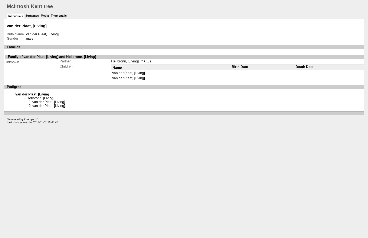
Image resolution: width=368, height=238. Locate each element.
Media (45, 15)
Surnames (32, 15)
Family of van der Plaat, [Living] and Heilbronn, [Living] (52, 57)
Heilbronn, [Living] (125, 61)
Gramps (29, 119)
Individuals (15, 16)
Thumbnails (59, 15)
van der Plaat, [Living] (128, 73)
